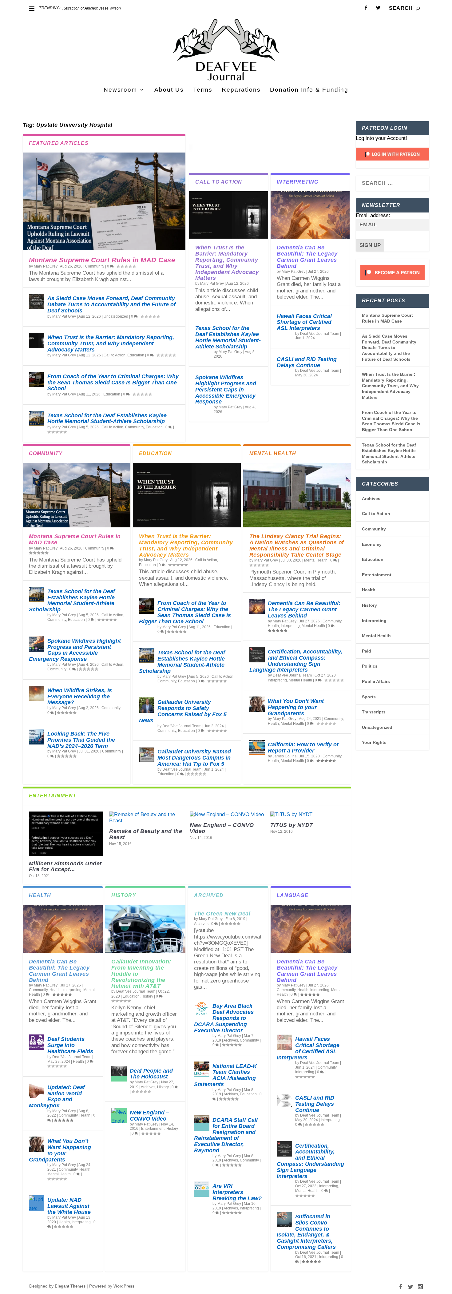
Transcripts (374, 711)
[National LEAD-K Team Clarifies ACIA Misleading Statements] (201, 1069)
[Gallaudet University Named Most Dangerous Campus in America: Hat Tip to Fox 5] (146, 754)
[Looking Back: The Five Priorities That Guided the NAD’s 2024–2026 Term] (36, 736)
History (147, 996)
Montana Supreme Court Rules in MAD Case (102, 260)
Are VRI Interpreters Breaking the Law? (237, 1192)
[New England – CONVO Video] (227, 815)
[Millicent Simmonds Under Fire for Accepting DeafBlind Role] (66, 834)
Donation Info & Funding (309, 90)
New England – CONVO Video (222, 828)
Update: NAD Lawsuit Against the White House (69, 1206)
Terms (202, 90)
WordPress (123, 1286)
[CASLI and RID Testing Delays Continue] (284, 1101)
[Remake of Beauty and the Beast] (146, 818)
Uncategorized (116, 316)
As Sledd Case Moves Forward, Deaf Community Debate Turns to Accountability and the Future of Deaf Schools (111, 304)
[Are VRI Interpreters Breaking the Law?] (201, 1189)
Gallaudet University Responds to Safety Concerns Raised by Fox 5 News (183, 711)
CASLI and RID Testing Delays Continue (307, 362)
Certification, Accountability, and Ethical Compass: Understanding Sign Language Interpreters (295, 661)
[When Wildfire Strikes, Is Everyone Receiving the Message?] (36, 693)
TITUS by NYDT (291, 825)
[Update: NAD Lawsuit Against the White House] (36, 1203)
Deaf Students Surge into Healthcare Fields (70, 1045)
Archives (148, 1087)
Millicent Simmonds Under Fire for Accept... (65, 866)
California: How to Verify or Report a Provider (303, 747)
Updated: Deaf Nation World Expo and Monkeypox (57, 1096)
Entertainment (153, 1128)
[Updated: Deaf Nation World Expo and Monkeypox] (36, 1090)
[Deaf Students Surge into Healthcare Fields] (36, 1042)
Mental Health (315, 560)
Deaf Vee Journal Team (319, 333)
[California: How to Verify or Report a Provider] (257, 747)
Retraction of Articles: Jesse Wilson (91, 8)
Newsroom (120, 90)
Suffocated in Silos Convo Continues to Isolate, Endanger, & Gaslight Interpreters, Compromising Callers (306, 1231)
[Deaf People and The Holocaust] (119, 1074)
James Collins (284, 756)
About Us (169, 90)
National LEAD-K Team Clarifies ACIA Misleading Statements (225, 1075)
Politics (370, 666)
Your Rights (374, 742)
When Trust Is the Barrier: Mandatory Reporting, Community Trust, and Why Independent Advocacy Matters (110, 343)
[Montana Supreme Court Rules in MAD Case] (104, 201)
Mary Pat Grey (45, 266)
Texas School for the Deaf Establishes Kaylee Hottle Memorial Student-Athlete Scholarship (107, 418)
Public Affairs (376, 681)
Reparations (241, 90)
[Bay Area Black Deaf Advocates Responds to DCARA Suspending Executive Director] (201, 1009)
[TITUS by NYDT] (307, 815)
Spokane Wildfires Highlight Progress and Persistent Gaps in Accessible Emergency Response (225, 389)
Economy (372, 544)
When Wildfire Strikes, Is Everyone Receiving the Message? (79, 696)
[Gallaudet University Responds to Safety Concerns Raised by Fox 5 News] (146, 705)
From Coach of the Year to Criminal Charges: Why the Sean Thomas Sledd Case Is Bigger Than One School (113, 382)
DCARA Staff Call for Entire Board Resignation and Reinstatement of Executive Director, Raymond (226, 1135)
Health (273, 626)
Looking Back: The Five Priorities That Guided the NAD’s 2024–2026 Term (81, 740)
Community (94, 266)
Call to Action (114, 355)
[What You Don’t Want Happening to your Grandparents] (257, 704)
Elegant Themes (70, 1286)
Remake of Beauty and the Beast (145, 834)
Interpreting (290, 626)
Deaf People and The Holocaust (151, 1074)
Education (135, 355)
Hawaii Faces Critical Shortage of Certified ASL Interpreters (304, 322)
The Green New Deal (222, 914)
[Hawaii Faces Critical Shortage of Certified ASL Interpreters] (284, 1042)
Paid (366, 651)
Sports (369, 696)
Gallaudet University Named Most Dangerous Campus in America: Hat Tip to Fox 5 (194, 757)
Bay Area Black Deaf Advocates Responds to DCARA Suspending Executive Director (224, 1018)
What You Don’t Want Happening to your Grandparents (296, 707)
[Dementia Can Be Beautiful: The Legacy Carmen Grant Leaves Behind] (310, 215)
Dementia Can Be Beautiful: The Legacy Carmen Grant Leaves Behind (307, 256)
